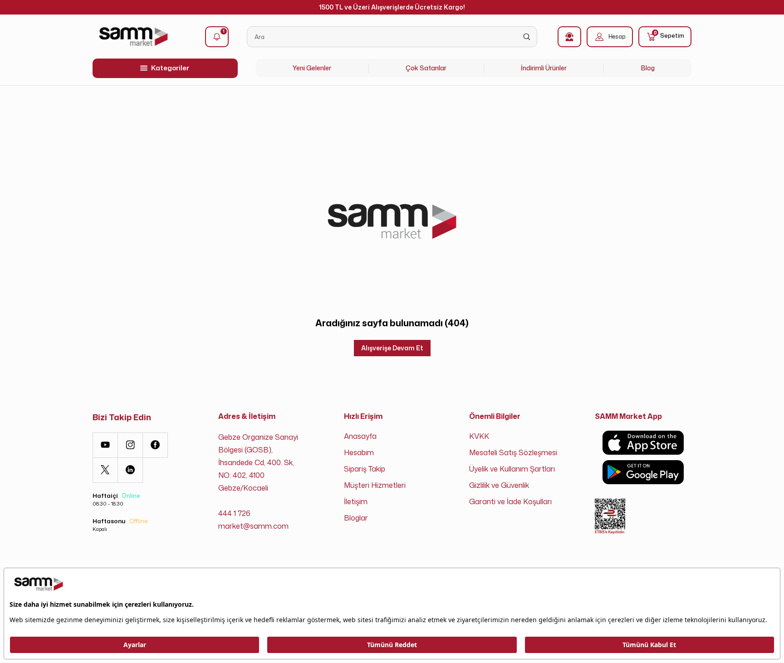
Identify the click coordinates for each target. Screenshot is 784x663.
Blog (648, 68)
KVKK (479, 436)
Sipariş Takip (364, 469)
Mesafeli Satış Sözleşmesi (513, 452)
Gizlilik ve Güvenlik (499, 485)
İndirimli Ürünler (544, 68)
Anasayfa (360, 436)
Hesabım (359, 452)
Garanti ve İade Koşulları (510, 501)
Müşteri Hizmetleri (375, 485)
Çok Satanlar (426, 68)
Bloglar (356, 518)
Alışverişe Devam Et (392, 348)
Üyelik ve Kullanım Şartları (512, 469)
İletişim (356, 501)
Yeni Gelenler (312, 68)
